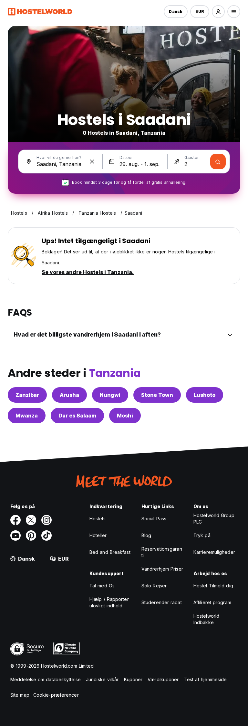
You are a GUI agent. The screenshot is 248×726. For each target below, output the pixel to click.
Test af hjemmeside (205, 679)
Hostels (97, 518)
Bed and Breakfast (109, 552)
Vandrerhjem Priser (162, 569)
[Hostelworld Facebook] (15, 520)
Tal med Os (102, 585)
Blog (146, 535)
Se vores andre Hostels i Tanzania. (88, 272)
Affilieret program (212, 602)
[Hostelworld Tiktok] (46, 535)
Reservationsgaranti (161, 552)
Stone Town (157, 395)
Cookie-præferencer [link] (56, 695)
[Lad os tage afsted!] (218, 161)
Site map (19, 695)
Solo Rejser (154, 585)
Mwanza (27, 415)
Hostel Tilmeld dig (213, 585)
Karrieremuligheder (214, 552)
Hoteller (98, 535)
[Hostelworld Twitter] (31, 520)
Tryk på (202, 535)
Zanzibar (27, 395)
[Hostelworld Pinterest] (31, 535)
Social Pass (153, 518)
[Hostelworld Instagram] (46, 520)
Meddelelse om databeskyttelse (45, 679)
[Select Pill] (218, 11)
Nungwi (110, 395)
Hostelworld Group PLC (213, 519)
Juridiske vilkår (102, 679)
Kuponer (133, 679)
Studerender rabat (161, 602)
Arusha (69, 395)
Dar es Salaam (77, 415)
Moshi (125, 415)
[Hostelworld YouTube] (15, 535)
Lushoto (204, 395)
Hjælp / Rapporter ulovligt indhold (109, 602)
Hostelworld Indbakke (206, 619)
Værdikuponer (163, 679)
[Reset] (92, 161)
